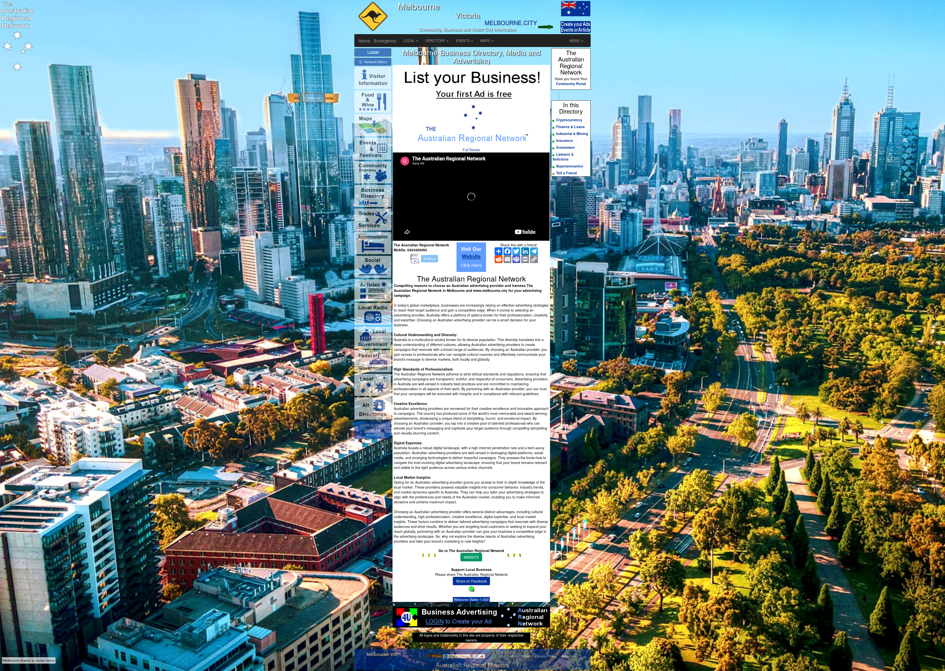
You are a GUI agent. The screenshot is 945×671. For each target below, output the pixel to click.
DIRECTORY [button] (435, 40)
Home (364, 40)
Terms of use (520, 656)
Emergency (385, 40)
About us (568, 656)
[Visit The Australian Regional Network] (471, 257)
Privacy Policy (545, 656)
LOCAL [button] (410, 40)
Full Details (471, 149)
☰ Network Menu (373, 61)
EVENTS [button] (463, 40)
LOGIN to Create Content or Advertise (373, 430)
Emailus (429, 258)
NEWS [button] (575, 40)
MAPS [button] (485, 40)
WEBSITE (471, 557)
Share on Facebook (471, 581)
